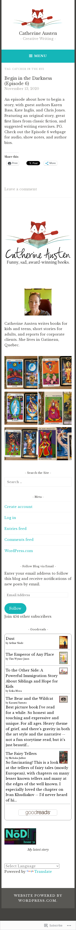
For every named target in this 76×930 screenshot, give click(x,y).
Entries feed (15, 529)
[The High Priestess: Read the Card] (55, 444)
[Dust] (63, 648)
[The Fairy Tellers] (63, 762)
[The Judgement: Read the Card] (55, 373)
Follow (15, 608)
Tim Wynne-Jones (19, 659)
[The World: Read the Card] (21, 409)
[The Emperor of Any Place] (63, 663)
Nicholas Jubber (17, 758)
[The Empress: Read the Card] (55, 409)
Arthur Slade (16, 643)
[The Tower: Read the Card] (21, 444)
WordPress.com (18, 551)
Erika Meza (15, 691)
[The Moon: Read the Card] (21, 373)
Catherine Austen (38, 33)
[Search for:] (38, 482)
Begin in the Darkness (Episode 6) (28, 81)
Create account (18, 507)
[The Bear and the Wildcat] (63, 701)
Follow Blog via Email (38, 566)
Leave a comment (20, 189)
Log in (10, 518)
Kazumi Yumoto (18, 702)
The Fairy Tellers (21, 753)
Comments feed (19, 539)
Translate (43, 871)
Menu (40, 56)
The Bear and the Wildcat (29, 698)
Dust (10, 638)
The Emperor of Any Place (30, 654)
